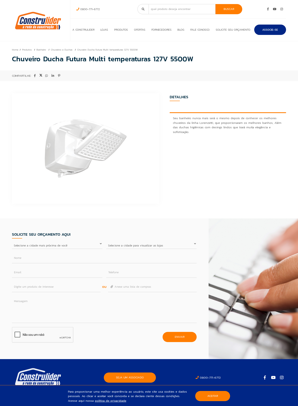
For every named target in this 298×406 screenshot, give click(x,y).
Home (15, 50)
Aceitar (212, 396)
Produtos (121, 30)
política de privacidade (110, 400)
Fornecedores (161, 30)
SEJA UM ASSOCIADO (130, 377)
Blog (180, 30)
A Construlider (83, 30)
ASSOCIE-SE (270, 30)
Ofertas (139, 30)
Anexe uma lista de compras (132, 287)
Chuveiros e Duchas (62, 50)
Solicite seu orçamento (233, 30)
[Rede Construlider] (38, 20)
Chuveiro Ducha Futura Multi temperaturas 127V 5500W (107, 50)
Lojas (104, 30)
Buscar (229, 9)
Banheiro (41, 50)
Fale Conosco (200, 30)
